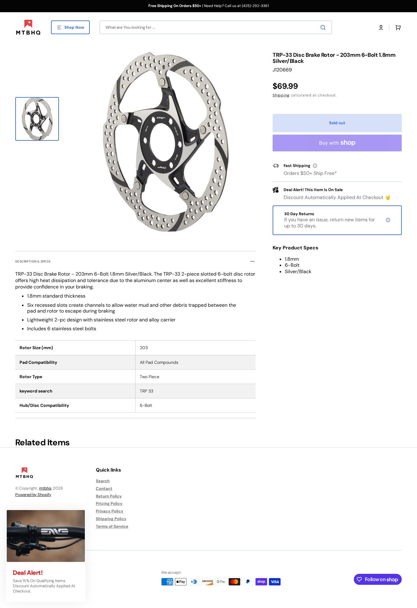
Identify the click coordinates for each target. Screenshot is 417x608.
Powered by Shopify (33, 494)
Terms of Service (112, 526)
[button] (381, 27)
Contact (104, 488)
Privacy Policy (109, 511)
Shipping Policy (111, 518)
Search (103, 481)
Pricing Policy (109, 503)
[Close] (80, 514)
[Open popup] (315, 166)
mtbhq (45, 488)
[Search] (324, 27)
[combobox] (216, 27)
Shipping (281, 95)
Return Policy (109, 496)
